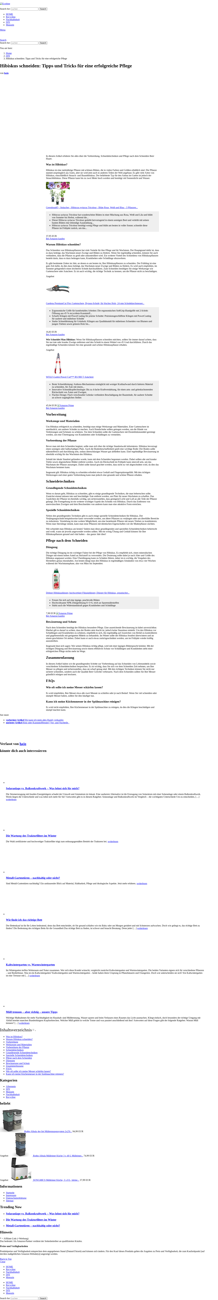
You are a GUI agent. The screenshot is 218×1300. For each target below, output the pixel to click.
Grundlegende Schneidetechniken (22, 1052)
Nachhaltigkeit (13, 19)
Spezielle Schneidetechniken (19, 1055)
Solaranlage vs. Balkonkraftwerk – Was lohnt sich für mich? (42, 788)
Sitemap (9, 1200)
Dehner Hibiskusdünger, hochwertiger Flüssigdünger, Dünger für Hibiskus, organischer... (87, 593)
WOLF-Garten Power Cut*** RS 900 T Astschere (70, 377)
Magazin (10, 25)
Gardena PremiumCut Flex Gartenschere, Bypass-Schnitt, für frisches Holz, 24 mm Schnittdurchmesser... (95, 303)
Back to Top (6, 1259)
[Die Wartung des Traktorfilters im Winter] (105, 817)
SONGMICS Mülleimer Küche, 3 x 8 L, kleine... (56, 1180)
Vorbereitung (12, 1042)
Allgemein (11, 1086)
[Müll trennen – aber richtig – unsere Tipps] (105, 993)
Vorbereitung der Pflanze (17, 1047)
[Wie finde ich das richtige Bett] (105, 901)
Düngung (10, 1060)
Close (2, 1261)
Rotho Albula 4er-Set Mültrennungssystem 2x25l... (48, 1131)
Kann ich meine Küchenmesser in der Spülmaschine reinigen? (35, 1074)
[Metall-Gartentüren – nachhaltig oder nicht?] (105, 859)
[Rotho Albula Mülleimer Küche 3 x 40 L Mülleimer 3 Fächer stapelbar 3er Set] (21, 1155)
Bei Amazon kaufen (55, 238)
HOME (9, 14)
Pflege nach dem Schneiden (19, 1058)
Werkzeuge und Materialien (19, 1044)
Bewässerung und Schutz (18, 1063)
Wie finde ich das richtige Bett (24, 919)
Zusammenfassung (14, 1066)
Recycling (10, 17)
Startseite (10, 1192)
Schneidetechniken (15, 1050)
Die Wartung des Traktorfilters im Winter (31, 835)
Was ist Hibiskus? (14, 1036)
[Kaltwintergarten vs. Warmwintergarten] (105, 946)
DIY (8, 22)
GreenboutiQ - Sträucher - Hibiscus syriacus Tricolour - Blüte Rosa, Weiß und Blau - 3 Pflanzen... (92, 207)
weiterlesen (11, 799)
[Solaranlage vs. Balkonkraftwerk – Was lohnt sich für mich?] (105, 770)
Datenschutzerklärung (16, 1198)
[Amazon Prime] (65, 405)
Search (43, 9)
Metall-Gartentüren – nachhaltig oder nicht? (33, 877)
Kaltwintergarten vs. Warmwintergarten (30, 964)
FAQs (9, 1068)
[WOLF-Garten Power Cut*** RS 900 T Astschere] (58, 374)
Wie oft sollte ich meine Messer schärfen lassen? (28, 1071)
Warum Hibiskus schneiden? (19, 1039)
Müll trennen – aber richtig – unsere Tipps (31, 1012)
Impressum (11, 1195)
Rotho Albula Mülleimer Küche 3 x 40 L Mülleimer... (58, 1155)
